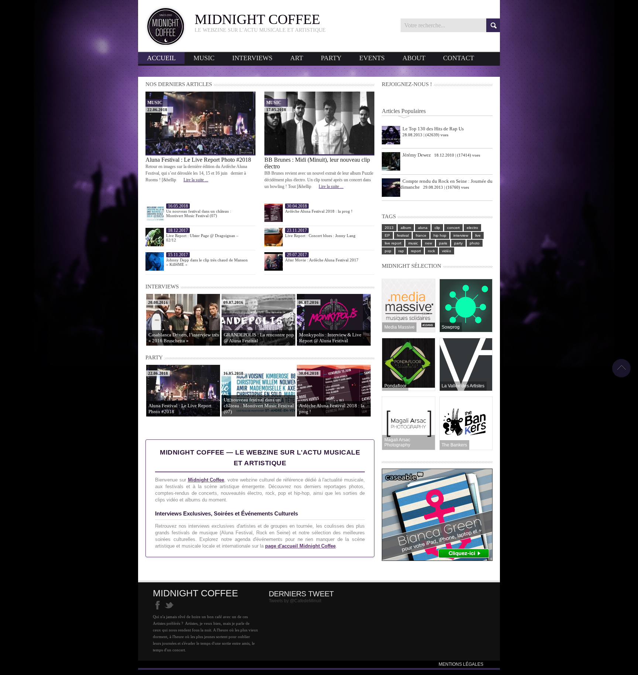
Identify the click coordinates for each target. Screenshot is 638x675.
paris (443, 243)
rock (431, 251)
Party (331, 58)
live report (393, 243)
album (406, 228)
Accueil (161, 58)
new (428, 243)
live (478, 235)
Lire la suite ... (195, 179)
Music (204, 58)
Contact (458, 58)
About (413, 58)
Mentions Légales (461, 664)
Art (296, 58)
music (413, 243)
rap (401, 251)
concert (453, 228)
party (458, 243)
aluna (423, 228)
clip (437, 228)
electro (472, 228)
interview (460, 235)
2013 (389, 228)
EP (387, 235)
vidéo (446, 251)
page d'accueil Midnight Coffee (300, 546)
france (421, 235)
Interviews (252, 58)
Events (372, 58)
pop (388, 251)
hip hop (439, 235)
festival (403, 235)
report (416, 251)
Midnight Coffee (206, 480)
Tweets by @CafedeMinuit (295, 600)
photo (475, 243)
